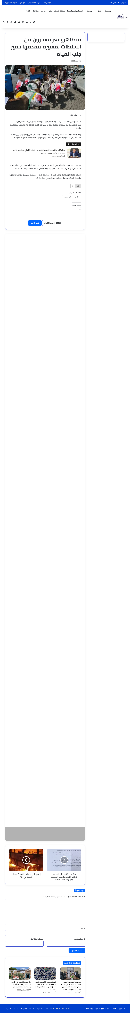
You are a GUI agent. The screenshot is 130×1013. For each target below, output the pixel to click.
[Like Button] (78, 186)
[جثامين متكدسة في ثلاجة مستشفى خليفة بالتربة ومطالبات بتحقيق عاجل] (20, 973)
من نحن (22, 2)
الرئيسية (108, 11)
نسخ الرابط (35, 223)
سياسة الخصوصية (33, 2)
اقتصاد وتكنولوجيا (75, 11)
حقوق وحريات (46, 11)
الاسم (82, 928)
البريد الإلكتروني (79, 938)
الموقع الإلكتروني (37, 938)
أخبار (100, 11)
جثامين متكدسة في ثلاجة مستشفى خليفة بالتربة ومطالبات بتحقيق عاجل (21, 984)
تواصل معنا (47, 2)
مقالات (36, 11)
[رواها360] (121, 16)
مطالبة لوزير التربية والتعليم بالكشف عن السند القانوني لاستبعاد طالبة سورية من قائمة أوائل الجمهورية (39, 151)
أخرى (28, 11)
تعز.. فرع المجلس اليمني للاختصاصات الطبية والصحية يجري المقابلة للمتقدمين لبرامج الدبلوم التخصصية (71, 985)
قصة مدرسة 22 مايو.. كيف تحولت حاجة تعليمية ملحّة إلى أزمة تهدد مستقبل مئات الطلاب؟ (45, 985)
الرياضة (90, 11)
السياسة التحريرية (11, 2)
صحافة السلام (60, 11)
